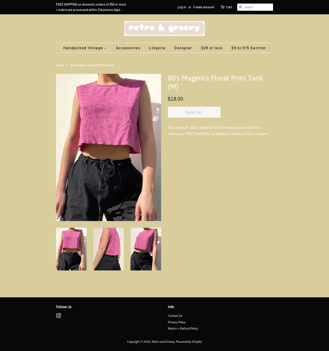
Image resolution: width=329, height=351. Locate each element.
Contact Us (175, 315)
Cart (229, 7)
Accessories (128, 47)
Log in (181, 7)
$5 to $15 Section (248, 47)
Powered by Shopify (189, 341)
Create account (203, 7)
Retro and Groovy (163, 341)
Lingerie (157, 47)
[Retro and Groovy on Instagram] (58, 316)
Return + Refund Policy (183, 328)
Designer (183, 47)
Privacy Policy (177, 322)
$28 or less (212, 47)
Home (59, 65)
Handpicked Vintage (83, 47)
